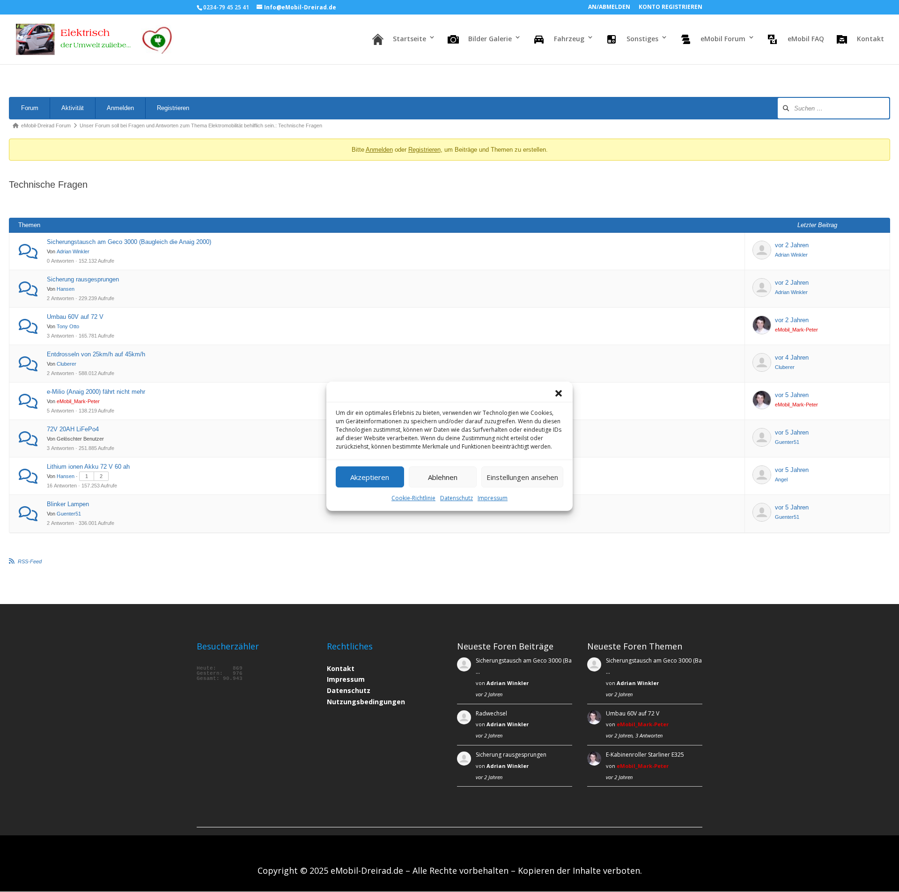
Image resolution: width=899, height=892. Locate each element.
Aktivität (72, 107)
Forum (29, 107)
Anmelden (120, 107)
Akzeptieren (369, 476)
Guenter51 (787, 442)
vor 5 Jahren (792, 394)
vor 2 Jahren (792, 245)
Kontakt (340, 668)
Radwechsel (491, 713)
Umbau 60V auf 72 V (75, 316)
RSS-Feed (30, 561)
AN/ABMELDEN (609, 7)
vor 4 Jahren (792, 357)
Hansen (65, 289)
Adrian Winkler (73, 251)
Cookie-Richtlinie (413, 498)
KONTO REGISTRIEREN (670, 7)
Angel (781, 479)
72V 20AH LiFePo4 (73, 429)
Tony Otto (68, 326)
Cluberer (66, 364)
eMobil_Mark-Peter (796, 329)
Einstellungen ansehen (522, 476)
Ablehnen (442, 476)
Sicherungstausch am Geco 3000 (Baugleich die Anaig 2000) (129, 241)
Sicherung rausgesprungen (83, 279)
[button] (558, 393)
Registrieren (173, 107)
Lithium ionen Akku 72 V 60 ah (88, 466)
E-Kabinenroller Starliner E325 (645, 755)
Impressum (493, 498)
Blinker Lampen (68, 504)
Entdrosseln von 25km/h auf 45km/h (96, 354)
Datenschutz (456, 498)
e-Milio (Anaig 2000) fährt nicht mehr (96, 391)
